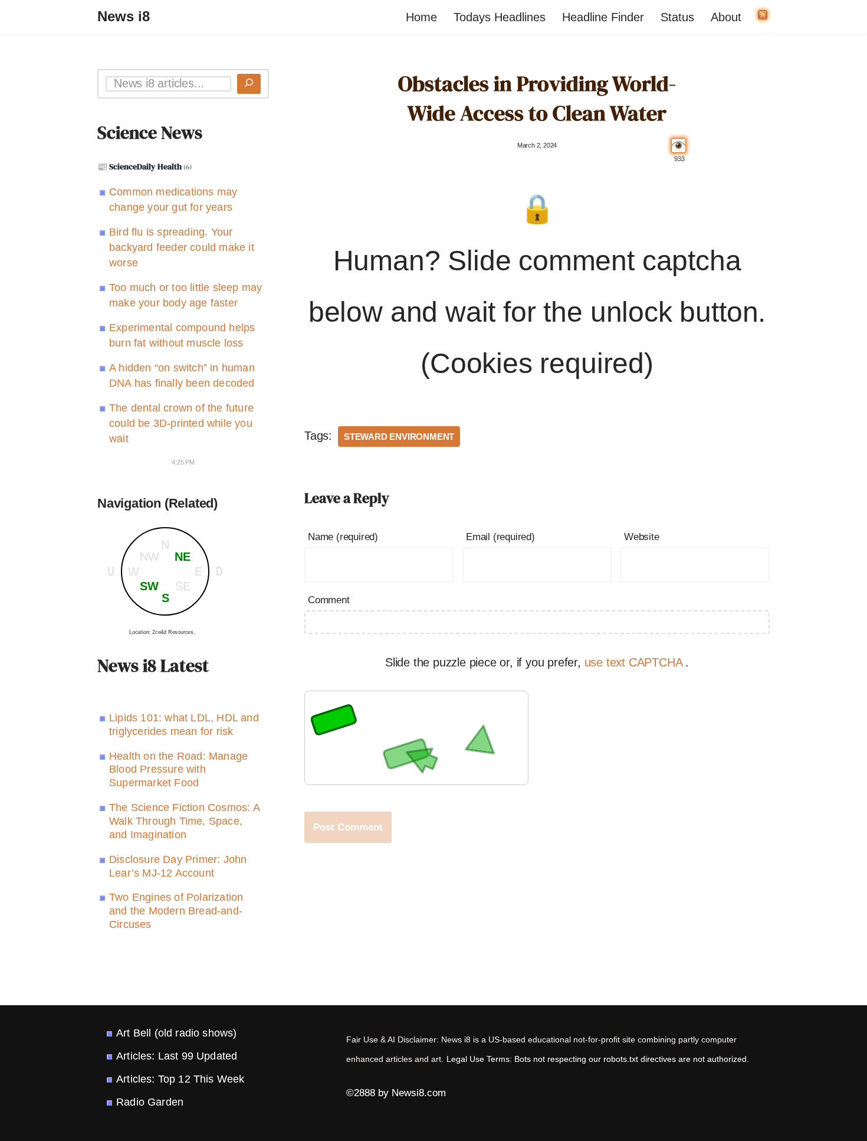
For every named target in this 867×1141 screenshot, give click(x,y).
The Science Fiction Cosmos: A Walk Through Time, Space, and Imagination (184, 821)
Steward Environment (399, 436)
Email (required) (500, 536)
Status (677, 17)
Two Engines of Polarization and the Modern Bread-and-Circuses (176, 910)
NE (183, 556)
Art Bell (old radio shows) (176, 1033)
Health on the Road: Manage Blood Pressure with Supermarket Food (178, 769)
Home (421, 17)
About (726, 17)
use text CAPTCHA (635, 662)
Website (641, 536)
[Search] (249, 84)
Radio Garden (149, 1102)
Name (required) (343, 536)
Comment (329, 600)
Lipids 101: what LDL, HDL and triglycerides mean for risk (184, 724)
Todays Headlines (500, 17)
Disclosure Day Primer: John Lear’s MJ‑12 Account (178, 866)
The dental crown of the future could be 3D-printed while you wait (181, 423)
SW (149, 586)
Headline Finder (603, 17)
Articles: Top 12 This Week (180, 1079)
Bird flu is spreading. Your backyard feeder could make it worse (181, 247)
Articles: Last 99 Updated (176, 1056)
